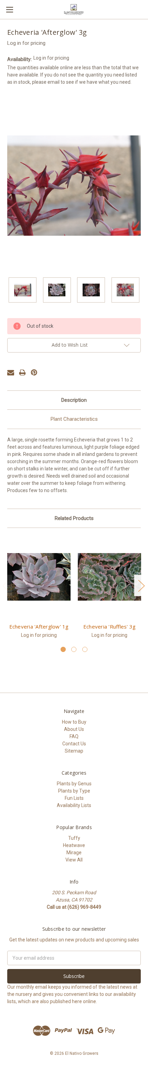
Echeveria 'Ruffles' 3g (109, 626)
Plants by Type (74, 791)
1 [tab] (63, 649)
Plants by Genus (74, 783)
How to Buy (74, 722)
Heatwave (74, 845)
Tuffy (74, 838)
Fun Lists (74, 798)
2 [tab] (73, 649)
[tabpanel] (39, 590)
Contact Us (74, 743)
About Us (74, 729)
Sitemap (74, 751)
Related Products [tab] (74, 518)
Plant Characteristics (74, 419)
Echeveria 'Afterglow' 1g (39, 626)
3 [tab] (84, 649)
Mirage (74, 852)
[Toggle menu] (9, 9)
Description (74, 400)
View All (74, 860)
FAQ (74, 736)
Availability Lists (74, 805)
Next (141, 585)
